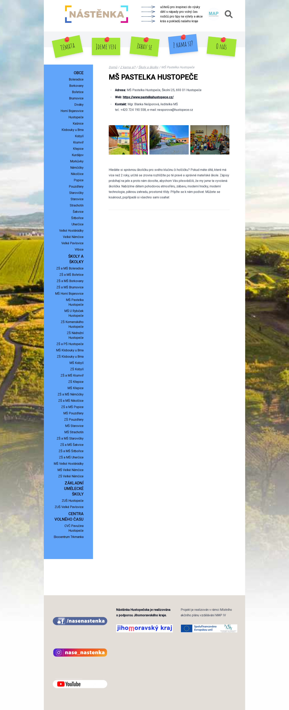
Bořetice (78, 92)
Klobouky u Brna (73, 130)
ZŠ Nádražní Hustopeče (75, 335)
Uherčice (78, 224)
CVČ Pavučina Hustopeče (74, 528)
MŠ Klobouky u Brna (70, 350)
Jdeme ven (106, 46)
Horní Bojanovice (72, 111)
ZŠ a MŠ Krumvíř (72, 375)
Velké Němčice (73, 237)
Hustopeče (76, 117)
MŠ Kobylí (76, 363)
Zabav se (144, 46)
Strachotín (77, 205)
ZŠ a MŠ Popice (72, 407)
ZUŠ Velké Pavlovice (69, 507)
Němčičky (77, 167)
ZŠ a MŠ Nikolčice (71, 401)
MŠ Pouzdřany (73, 413)
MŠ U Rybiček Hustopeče (74, 313)
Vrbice (79, 249)
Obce (79, 72)
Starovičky (76, 193)
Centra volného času (69, 516)
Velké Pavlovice (72, 243)
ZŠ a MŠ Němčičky (71, 394)
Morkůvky (77, 161)
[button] (229, 14)
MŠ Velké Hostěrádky (69, 464)
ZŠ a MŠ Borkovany (70, 281)
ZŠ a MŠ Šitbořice (71, 451)
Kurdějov (78, 155)
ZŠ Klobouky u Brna (70, 356)
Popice (79, 180)
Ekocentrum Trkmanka (69, 537)
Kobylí (79, 136)
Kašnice (78, 123)
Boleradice (76, 79)
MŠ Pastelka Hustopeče (75, 302)
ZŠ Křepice (76, 382)
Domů (113, 67)
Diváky (79, 104)
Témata (67, 46)
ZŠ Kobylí (77, 369)
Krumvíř (78, 142)
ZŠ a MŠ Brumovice (70, 287)
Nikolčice (77, 174)
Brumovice (76, 98)
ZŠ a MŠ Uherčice (71, 457)
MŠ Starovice (74, 426)
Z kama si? (183, 44)
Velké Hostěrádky (71, 230)
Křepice (78, 149)
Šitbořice (77, 218)
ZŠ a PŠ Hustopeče (70, 344)
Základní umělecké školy (74, 488)
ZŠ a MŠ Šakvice (72, 445)
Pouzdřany (76, 186)
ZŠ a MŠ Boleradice (70, 268)
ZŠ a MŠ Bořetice (71, 275)
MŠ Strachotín (74, 432)
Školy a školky (76, 259)
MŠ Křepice (75, 388)
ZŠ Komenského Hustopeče (72, 324)
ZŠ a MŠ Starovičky (70, 438)
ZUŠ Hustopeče (73, 501)
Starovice (77, 199)
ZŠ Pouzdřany (74, 419)
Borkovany (76, 86)
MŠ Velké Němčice (70, 470)
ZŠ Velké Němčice (71, 476)
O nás (221, 46)
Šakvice (78, 212)
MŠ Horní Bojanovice (69, 293)
